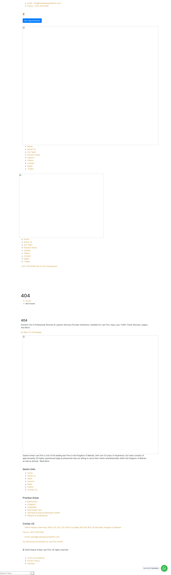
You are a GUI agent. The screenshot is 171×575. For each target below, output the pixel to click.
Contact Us (32, 490)
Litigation (31, 504)
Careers (30, 481)
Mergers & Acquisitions (37, 515)
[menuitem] (87, 168)
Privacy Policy (33, 561)
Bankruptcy (32, 501)
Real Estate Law (34, 510)
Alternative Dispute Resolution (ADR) (43, 513)
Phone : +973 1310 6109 (38, 6)
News (29, 484)
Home (28, 301)
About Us (31, 476)
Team (29, 478)
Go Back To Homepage (31, 332)
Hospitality (32, 507)
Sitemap (31, 563)
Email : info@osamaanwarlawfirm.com (44, 3)
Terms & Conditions (36, 558)
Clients (30, 487)
